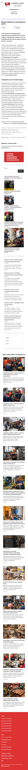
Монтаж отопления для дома (20, 123)
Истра (9, 753)
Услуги (7, 343)
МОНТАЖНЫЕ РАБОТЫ (13, 160)
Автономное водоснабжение (8, 127)
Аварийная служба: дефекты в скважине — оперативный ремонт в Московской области (13, 207)
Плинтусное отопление (6, 730)
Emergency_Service (9, 259)
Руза (2, 760)
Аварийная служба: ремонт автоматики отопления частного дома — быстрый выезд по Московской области (13, 223)
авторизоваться (5, 147)
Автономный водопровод (20, 127)
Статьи (7, 340)
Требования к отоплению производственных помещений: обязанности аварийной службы (11, 553)
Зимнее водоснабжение (6, 746)
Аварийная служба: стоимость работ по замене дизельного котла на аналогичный (13, 374)
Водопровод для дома (6, 130)
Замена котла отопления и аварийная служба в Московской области (12, 317)
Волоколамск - (4, 755)
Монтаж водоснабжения (7, 133)
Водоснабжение (16, 130)
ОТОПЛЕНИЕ (10, 153)
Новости (7, 337)
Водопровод (4, 129)
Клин (10, 758)
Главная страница (5, 19)
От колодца (3, 744)
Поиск (5, 168)
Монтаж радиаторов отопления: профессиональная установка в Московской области (12, 249)
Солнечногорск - (5, 758)
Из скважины (4, 742)
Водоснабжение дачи (6, 132)
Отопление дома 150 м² (6, 723)
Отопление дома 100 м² (6, 720)
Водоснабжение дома (17, 132)
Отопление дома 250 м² (6, 728)
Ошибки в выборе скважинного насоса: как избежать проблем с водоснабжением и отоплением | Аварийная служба (14, 493)
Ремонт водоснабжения (6, 749)
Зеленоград (11, 755)
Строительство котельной (18, 121)
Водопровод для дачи (13, 129)
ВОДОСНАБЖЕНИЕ (12, 156)
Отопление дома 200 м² (6, 725)
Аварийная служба (17, 3)
